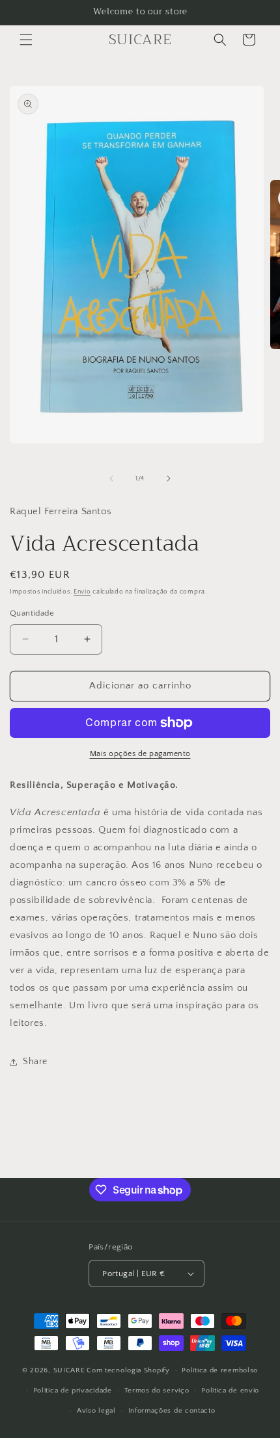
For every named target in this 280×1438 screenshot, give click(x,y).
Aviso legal (96, 1411)
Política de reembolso (220, 1370)
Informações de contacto (172, 1411)
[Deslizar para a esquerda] (111, 478)
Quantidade (32, 613)
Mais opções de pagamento (140, 754)
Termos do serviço (156, 1390)
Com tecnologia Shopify (128, 1370)
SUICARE (69, 1370)
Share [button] (35, 1061)
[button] (26, 39)
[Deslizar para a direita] (168, 478)
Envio (82, 591)
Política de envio (230, 1390)
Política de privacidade (72, 1390)
